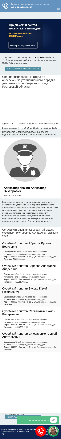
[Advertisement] (30, 382)
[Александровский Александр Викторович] (25, 161)
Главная (9, 57)
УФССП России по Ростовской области (35, 57)
